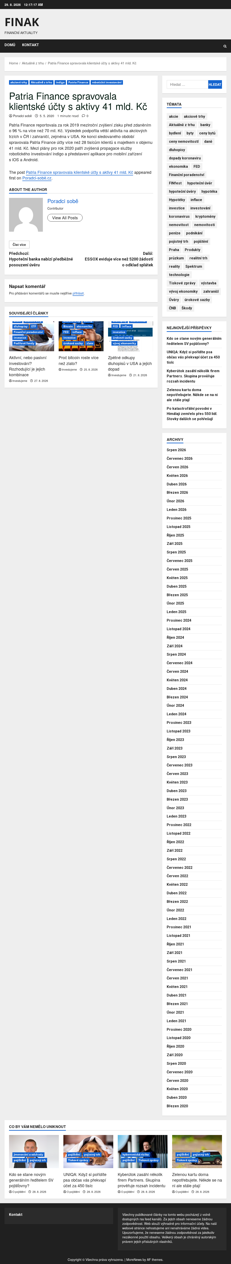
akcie (173, 116)
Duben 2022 (177, 893)
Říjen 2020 (175, 1046)
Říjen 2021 (175, 944)
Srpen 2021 (176, 961)
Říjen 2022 (175, 842)
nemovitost (179, 225)
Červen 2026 (177, 467)
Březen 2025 (177, 595)
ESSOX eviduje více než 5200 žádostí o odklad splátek (119, 259)
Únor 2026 (175, 501)
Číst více (19, 244)
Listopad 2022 (178, 833)
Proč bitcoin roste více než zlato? (79, 360)
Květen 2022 (177, 884)
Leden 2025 (176, 612)
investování (200, 208)
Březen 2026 (177, 492)
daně (208, 141)
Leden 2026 (176, 509)
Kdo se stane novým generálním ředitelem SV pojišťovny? (31, 1179)
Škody (187, 308)
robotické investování (107, 82)
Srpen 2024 (176, 654)
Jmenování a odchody (28, 1154)
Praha (174, 250)
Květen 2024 (177, 680)
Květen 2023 (177, 782)
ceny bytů (207, 133)
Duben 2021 (177, 995)
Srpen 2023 (176, 757)
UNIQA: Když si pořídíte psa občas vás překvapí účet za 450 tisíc (193, 357)
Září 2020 (174, 1055)
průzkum (176, 258)
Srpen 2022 (176, 859)
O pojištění (18, 1192)
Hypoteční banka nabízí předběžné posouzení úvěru (41, 259)
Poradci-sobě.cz (36, 178)
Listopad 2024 (178, 629)
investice (20, 338)
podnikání (194, 233)
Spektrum (193, 266)
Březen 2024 (177, 697)
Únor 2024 (175, 705)
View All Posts (65, 217)
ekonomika (84, 326)
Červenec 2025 (179, 561)
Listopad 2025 (178, 527)
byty (190, 133)
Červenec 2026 (179, 458)
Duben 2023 (177, 791)
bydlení (175, 133)
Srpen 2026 (176, 450)
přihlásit (78, 293)
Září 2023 (174, 748)
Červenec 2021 (179, 970)
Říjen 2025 (175, 535)
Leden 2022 (176, 919)
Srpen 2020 (176, 1063)
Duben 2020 (177, 1097)
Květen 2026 (177, 475)
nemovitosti (204, 225)
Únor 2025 (175, 603)
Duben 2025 (177, 586)
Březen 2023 (177, 799)
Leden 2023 (176, 816)
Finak (22, 21)
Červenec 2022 (179, 867)
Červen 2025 (177, 569)
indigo (60, 82)
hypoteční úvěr (199, 183)
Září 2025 (174, 543)
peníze (174, 233)
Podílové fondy (24, 343)
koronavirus (179, 216)
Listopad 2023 (178, 731)
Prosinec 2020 (179, 1029)
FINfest (175, 183)
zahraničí (211, 291)
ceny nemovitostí (184, 141)
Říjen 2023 (175, 740)
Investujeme (19, 381)
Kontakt (15, 1214)
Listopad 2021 (178, 935)
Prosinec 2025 (179, 518)
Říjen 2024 (175, 637)
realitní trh (198, 258)
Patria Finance (78, 82)
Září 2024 (174, 646)
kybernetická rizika (135, 1154)
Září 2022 (174, 850)
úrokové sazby (73, 343)
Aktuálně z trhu (41, 82)
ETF (33, 326)
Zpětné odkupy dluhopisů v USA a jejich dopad (130, 362)
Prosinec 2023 (179, 722)
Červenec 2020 (179, 1072)
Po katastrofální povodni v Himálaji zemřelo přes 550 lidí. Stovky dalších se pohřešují (192, 413)
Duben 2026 (177, 484)
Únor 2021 (175, 1012)
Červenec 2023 (179, 765)
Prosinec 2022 (179, 825)
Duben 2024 (177, 688)
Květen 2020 (177, 1089)
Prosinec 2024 (179, 620)
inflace (77, 332)
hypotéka (209, 191)
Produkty (192, 250)
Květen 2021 (177, 987)
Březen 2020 (177, 1106)
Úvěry (174, 300)
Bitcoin (68, 326)
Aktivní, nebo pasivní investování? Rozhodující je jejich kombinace (27, 365)
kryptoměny (205, 216)
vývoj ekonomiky (124, 343)
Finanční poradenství (28, 332)
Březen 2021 (177, 1004)
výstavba (208, 283)
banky (205, 125)
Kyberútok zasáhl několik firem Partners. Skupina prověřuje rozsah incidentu (193, 376)
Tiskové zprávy (182, 283)
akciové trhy (18, 82)
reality (174, 266)
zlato (90, 343)
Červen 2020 (177, 1080)
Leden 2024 (176, 714)
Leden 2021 (176, 1021)
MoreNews (134, 1259)
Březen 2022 (177, 901)
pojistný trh (178, 241)
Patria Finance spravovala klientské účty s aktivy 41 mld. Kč (79, 172)
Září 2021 (174, 953)
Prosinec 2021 (179, 927)
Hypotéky (177, 200)
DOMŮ (10, 45)
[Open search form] (225, 46)
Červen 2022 (177, 876)
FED (66, 332)
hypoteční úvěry (182, 191)
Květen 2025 (177, 578)
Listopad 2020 (178, 1038)
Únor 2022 (175, 910)
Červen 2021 (177, 978)
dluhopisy (21, 326)
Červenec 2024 (179, 663)
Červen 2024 (177, 671)
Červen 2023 (177, 774)
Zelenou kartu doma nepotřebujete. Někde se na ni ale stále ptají (192, 395)
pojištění (201, 241)
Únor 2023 (175, 808)
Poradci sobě (22, 115)
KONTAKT (30, 45)
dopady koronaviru (185, 158)
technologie (179, 275)
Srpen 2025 (176, 552)
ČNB (172, 308)
